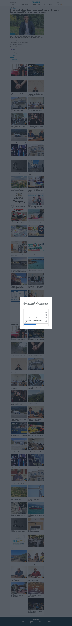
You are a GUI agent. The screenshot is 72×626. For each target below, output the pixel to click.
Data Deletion (31, 327)
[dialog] (36, 313)
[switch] (46, 312)
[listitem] (36, 310)
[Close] (50, 299)
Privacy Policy (41, 327)
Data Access (36, 327)
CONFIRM (30, 324)
